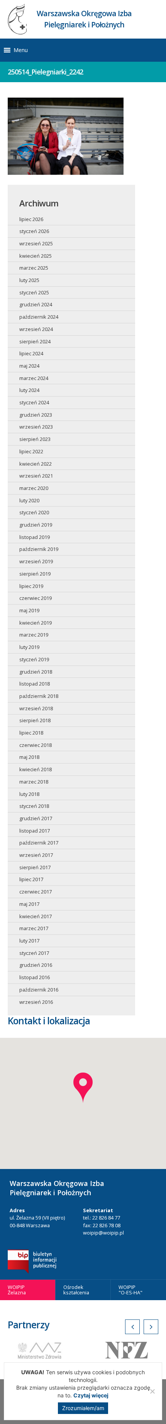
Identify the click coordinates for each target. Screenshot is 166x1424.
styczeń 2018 (34, 805)
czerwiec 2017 (35, 891)
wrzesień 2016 (36, 1001)
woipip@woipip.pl (103, 1232)
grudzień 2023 (35, 414)
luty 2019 (29, 647)
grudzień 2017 (35, 818)
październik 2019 (38, 549)
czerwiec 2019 (35, 598)
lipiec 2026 (31, 219)
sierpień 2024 (35, 341)
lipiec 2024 (31, 353)
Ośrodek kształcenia (76, 1290)
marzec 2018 (33, 781)
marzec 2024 (33, 378)
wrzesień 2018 (36, 708)
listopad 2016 (34, 977)
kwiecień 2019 (35, 622)
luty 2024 (29, 390)
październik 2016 (38, 989)
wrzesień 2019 (36, 561)
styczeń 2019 (34, 659)
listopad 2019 (34, 537)
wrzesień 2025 (36, 243)
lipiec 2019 (31, 586)
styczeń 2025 (34, 292)
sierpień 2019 (35, 573)
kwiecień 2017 (35, 916)
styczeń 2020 (34, 512)
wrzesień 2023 (36, 426)
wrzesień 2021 (36, 475)
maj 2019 (29, 610)
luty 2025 (29, 280)
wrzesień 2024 (36, 329)
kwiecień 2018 (35, 769)
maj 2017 (29, 903)
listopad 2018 (34, 683)
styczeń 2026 (34, 231)
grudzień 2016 (35, 964)
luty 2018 (29, 794)
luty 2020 (29, 500)
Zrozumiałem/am (83, 1408)
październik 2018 (38, 696)
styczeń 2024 (34, 402)
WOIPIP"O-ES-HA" (130, 1290)
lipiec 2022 (31, 451)
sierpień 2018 (35, 720)
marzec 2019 (33, 634)
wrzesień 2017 (36, 854)
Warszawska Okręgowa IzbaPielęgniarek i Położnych (84, 19)
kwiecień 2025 (35, 255)
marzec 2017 (33, 928)
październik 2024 (38, 316)
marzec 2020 (33, 488)
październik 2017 (38, 842)
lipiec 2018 (31, 732)
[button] (21, 50)
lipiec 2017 (31, 879)
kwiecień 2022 (35, 463)
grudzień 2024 (35, 304)
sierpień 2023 (35, 439)
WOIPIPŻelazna (17, 1290)
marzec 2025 (33, 267)
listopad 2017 (34, 830)
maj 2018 (29, 756)
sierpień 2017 (35, 867)
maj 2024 (29, 365)
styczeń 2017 (34, 952)
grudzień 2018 (35, 671)
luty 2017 (29, 940)
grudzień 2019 (35, 524)
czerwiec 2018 (35, 745)
